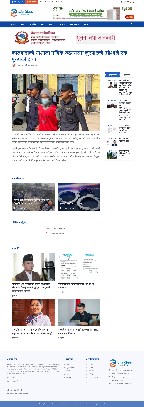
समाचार (22, 24)
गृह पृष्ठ (13, 24)
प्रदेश (61, 24)
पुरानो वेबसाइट (32, 2)
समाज (42, 24)
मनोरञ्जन (73, 24)
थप (85, 24)
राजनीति (33, 24)
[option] (33, 197)
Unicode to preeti (45, 2)
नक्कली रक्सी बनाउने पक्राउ (25, 204)
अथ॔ (50, 24)
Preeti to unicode (57, 2)
